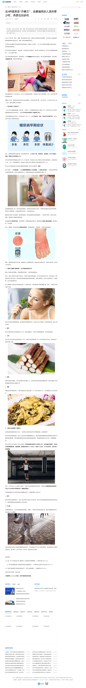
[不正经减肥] (66, 25)
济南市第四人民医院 (72, 163)
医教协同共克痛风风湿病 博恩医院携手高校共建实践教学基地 (19, 663)
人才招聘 (62, 679)
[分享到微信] (48, 19)
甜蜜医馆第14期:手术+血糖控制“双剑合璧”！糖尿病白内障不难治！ (49, 588)
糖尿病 (13, 584)
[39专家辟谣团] (66, 32)
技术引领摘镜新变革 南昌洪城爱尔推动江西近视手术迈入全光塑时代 (47, 663)
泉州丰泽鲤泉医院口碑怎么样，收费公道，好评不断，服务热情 (46, 672)
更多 (79, 74)
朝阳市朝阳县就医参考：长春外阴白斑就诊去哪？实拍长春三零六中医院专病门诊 (23, 656)
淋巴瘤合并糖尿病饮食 (67, 77)
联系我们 (67, 679)
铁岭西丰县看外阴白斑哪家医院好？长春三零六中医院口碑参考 (19, 661)
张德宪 (69, 106)
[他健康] (66, 21)
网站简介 (58, 679)
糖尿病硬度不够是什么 (67, 87)
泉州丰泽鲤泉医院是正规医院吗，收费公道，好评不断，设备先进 (47, 670)
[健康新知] (66, 29)
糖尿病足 (51, 611)
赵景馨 (69, 121)
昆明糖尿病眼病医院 (66, 53)
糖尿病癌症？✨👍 (66, 51)
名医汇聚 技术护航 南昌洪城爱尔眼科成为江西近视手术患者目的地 (20, 665)
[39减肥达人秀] (76, 36)
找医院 (20, 1)
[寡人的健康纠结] (66, 36)
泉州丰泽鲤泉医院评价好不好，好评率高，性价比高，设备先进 (19, 672)
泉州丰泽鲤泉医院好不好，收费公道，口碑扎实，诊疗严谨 (45, 667)
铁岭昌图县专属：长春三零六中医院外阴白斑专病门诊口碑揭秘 (46, 658)
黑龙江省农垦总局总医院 (73, 132)
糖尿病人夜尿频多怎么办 (67, 69)
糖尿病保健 (15, 611)
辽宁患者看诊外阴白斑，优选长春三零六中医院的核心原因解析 (46, 661)
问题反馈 (71, 679)
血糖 (19, 584)
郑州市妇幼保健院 (72, 157)
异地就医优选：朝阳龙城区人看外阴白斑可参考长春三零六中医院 (47, 656)
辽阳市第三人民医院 (72, 138)
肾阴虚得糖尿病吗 (66, 67)
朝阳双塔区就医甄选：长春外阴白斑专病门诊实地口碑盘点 (18, 658)
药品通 (39, 1)
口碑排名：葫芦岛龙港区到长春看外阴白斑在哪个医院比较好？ (19, 652)
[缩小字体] (35, 19)
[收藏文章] (41, 19)
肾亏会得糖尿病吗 (66, 64)
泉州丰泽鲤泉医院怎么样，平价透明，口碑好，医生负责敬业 (18, 670)
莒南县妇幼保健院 (72, 151)
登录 (78, 1)
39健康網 (19, 679)
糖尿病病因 (36, 611)
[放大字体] (38, 19)
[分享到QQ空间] (51, 19)
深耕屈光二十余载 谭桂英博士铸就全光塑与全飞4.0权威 (44, 665)
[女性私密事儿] (76, 29)
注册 (82, 1)
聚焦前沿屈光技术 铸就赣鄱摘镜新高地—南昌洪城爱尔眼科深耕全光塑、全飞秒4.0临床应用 (25, 667)
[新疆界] (76, 18)
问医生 (14, 1)
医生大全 (45, 1)
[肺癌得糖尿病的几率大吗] (10, 598)
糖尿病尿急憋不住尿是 (67, 82)
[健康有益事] (76, 25)
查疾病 (26, 1)
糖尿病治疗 (22, 611)
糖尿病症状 (29, 611)
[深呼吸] (66, 18)
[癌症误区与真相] (76, 21)
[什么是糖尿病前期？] (10, 588)
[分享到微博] (44, 19)
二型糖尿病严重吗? (66, 61)
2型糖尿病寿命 (65, 46)
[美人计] (76, 32)
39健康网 (15, 679)
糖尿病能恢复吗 (65, 48)
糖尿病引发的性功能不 (67, 84)
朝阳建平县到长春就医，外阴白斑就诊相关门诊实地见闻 (45, 654)
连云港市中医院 (71, 145)
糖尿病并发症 (44, 611)
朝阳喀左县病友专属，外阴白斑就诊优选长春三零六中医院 (18, 654)
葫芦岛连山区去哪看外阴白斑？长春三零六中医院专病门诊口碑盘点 (47, 652)
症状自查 (33, 1)
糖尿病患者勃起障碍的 (67, 79)
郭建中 (69, 113)
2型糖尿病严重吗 (65, 59)
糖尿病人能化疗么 (66, 56)
